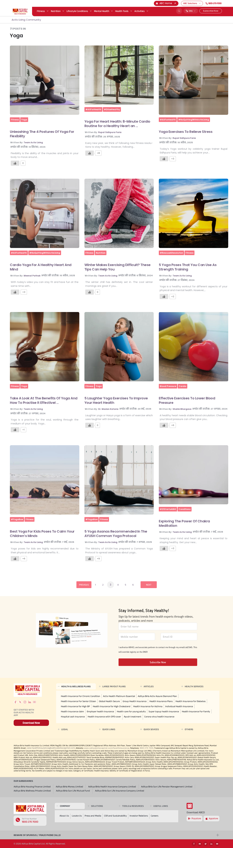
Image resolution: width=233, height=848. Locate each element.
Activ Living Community (26, 19)
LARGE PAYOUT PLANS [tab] (114, 686)
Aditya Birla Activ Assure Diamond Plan (157, 696)
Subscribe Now (210, 10)
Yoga (24, 119)
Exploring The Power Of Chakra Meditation (184, 523)
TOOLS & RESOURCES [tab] (133, 806)
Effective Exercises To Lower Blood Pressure (187, 400)
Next (148, 584)
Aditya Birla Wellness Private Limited (32, 790)
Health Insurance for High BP (75, 706)
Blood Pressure (168, 386)
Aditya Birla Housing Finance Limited (32, 786)
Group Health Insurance (135, 701)
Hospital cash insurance (73, 716)
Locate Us (77, 815)
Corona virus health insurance (159, 716)
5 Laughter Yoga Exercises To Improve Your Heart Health (116, 400)
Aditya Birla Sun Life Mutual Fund (73, 790)
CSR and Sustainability (115, 815)
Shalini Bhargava (182, 409)
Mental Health (101, 11)
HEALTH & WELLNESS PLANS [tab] (76, 686)
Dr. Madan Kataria (108, 409)
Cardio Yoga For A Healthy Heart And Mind (40, 267)
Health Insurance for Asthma (147, 706)
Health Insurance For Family (196, 711)
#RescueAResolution (171, 252)
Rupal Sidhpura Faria (109, 132)
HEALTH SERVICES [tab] (194, 686)
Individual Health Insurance (179, 706)
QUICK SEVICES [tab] (151, 729)
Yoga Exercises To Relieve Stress (185, 131)
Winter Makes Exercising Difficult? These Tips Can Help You (117, 267)
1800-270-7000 (214, 3)
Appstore (213, 818)
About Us (64, 815)
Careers (154, 815)
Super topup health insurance (164, 711)
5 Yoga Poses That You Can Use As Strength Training (187, 267)
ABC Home (165, 3)
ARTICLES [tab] (149, 686)
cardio (182, 386)
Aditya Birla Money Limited (69, 786)
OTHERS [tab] (189, 729)
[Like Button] (15, 163)
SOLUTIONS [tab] (97, 806)
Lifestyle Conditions (77, 11)
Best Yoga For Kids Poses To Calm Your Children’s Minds (42, 533)
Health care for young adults (131, 711)
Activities (139, 11)
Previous (84, 584)
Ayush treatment (132, 716)
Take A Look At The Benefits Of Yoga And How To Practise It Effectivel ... (43, 400)
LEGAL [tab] (64, 729)
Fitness (41, 11)
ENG (191, 11)
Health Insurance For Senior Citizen (78, 701)
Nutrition (56, 11)
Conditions (185, 509)
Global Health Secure (109, 701)
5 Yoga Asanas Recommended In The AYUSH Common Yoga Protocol (115, 533)
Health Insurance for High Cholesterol (111, 706)
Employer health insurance (100, 711)
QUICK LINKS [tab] (108, 729)
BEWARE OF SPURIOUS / (37, 835)
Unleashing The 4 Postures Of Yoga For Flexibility (42, 133)
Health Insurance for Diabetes (191, 701)
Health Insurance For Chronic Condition (80, 696)
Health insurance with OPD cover (104, 716)
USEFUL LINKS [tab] (160, 806)
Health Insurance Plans (161, 701)
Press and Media (93, 815)
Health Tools (121, 11)
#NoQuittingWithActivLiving (193, 119)
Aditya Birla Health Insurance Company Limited (112, 786)
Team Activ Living (33, 142)
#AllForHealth (93, 109)
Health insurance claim (72, 711)
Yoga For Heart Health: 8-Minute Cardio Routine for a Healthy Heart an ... (117, 123)
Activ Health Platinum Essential (119, 696)
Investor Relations (139, 815)
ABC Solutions (190, 3)
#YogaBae (17, 519)
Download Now (31, 722)
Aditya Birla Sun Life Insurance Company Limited (119, 790)
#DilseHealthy (112, 109)
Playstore (196, 818)
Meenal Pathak (32, 275)
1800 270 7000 (30, 821)
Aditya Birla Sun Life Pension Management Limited (166, 786)
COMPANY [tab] (65, 806)
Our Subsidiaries (23, 781)
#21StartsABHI (168, 509)
